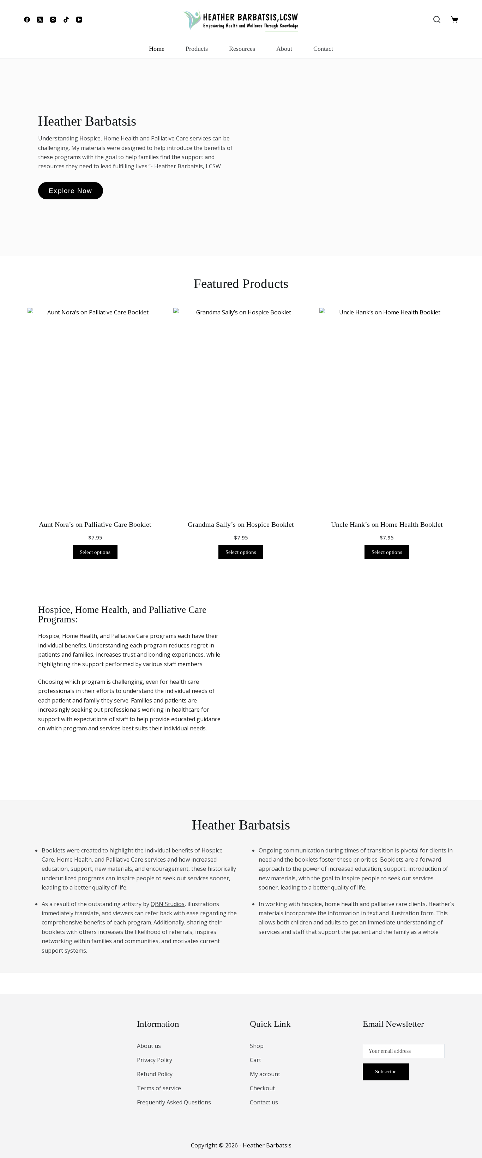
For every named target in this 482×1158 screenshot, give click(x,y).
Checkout (262, 1088)
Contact (323, 48)
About (284, 48)
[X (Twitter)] (40, 20)
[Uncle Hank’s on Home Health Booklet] (386, 409)
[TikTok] (66, 20)
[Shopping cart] (454, 19)
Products (197, 48)
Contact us (264, 1102)
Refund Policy (155, 1074)
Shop (257, 1046)
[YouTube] (79, 20)
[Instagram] (53, 20)
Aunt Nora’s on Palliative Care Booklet (95, 524)
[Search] (436, 19)
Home (156, 48)
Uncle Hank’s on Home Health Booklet (387, 524)
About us (149, 1046)
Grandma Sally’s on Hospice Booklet (241, 524)
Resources (242, 48)
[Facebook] (27, 20)
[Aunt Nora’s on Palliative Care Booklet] (95, 409)
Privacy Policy (154, 1060)
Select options (95, 552)
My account (265, 1074)
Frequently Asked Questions (174, 1102)
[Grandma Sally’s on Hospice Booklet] (240, 409)
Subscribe (386, 1071)
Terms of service (159, 1088)
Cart (255, 1060)
